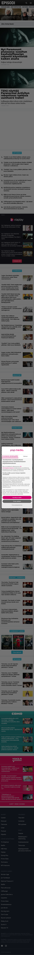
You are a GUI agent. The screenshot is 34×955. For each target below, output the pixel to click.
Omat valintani (17, 501)
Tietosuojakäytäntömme (17, 505)
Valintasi (25, 456)
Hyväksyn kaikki (16, 497)
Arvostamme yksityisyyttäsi (10, 456)
